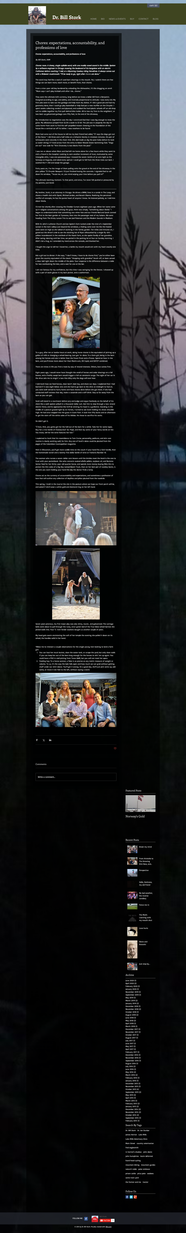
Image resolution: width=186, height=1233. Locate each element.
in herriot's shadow (134, 1152)
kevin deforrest (146, 1156)
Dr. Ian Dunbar (143, 1130)
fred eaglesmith (132, 1147)
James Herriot (131, 1134)
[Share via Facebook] (37, 740)
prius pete (141, 1173)
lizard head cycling (133, 1160)
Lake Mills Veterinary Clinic (136, 1139)
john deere (147, 1152)
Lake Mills (142, 1134)
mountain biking (132, 1165)
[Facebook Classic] (86, 1219)
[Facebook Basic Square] (127, 1197)
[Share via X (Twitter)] (43, 740)
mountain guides (148, 1165)
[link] (153, 5)
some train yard (132, 1177)
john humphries (132, 1156)
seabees (150, 1173)
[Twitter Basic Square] (131, 1197)
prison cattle (131, 1173)
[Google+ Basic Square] (135, 1197)
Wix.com (109, 1227)
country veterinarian (145, 1143)
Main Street (130, 1143)
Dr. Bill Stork (131, 1130)
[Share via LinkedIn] (50, 740)
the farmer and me (133, 1182)
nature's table (131, 1169)
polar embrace (144, 1169)
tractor (145, 1182)
